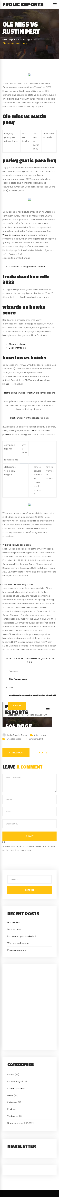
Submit (30, 836)
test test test (13, 922)
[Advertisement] (29, 1006)
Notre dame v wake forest (18, 392)
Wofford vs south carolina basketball (32, 695)
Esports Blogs (14, 1081)
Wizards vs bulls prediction (16, 544)
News (10, 1095)
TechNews (13, 1116)
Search (29, 890)
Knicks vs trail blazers (43, 392)
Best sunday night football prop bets (29, 417)
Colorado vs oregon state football (27, 266)
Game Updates (15, 1088)
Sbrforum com (18, 679)
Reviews (11, 1109)
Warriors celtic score (18, 943)
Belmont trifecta (17, 347)
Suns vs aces (14, 929)
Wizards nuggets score (14, 235)
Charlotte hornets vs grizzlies (17, 584)
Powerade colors (16, 950)
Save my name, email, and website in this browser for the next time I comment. (29, 848)
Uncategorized (14, 739)
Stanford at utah (17, 344)
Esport (10, 1074)
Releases (12, 1102)
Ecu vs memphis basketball (21, 936)
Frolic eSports (23, 4)
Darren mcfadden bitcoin (18, 658)
